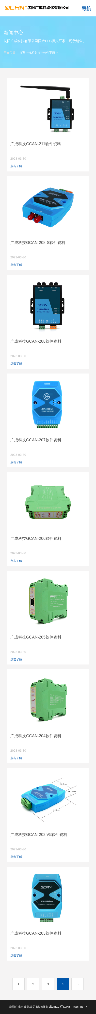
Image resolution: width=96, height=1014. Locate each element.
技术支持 (34, 52)
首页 (22, 52)
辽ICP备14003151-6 (73, 1007)
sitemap (54, 1006)
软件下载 (49, 52)
